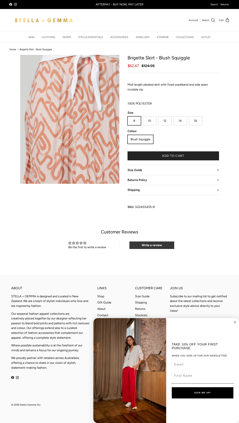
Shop (100, 296)
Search (214, 4)
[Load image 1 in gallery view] (69, 119)
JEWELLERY (143, 37)
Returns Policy (137, 180)
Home (12, 49)
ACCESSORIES (119, 37)
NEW (31, 37)
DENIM (67, 37)
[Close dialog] (235, 322)
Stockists (141, 315)
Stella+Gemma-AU (30, 404)
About (101, 309)
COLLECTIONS (185, 37)
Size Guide (135, 170)
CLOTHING (48, 37)
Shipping (134, 190)
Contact (102, 315)
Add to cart (173, 156)
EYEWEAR (163, 37)
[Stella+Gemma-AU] (43, 20)
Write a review (152, 245)
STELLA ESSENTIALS (90, 37)
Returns (225, 4)
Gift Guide (104, 302)
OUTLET (206, 37)
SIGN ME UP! (202, 393)
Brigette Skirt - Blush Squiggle (36, 49)
